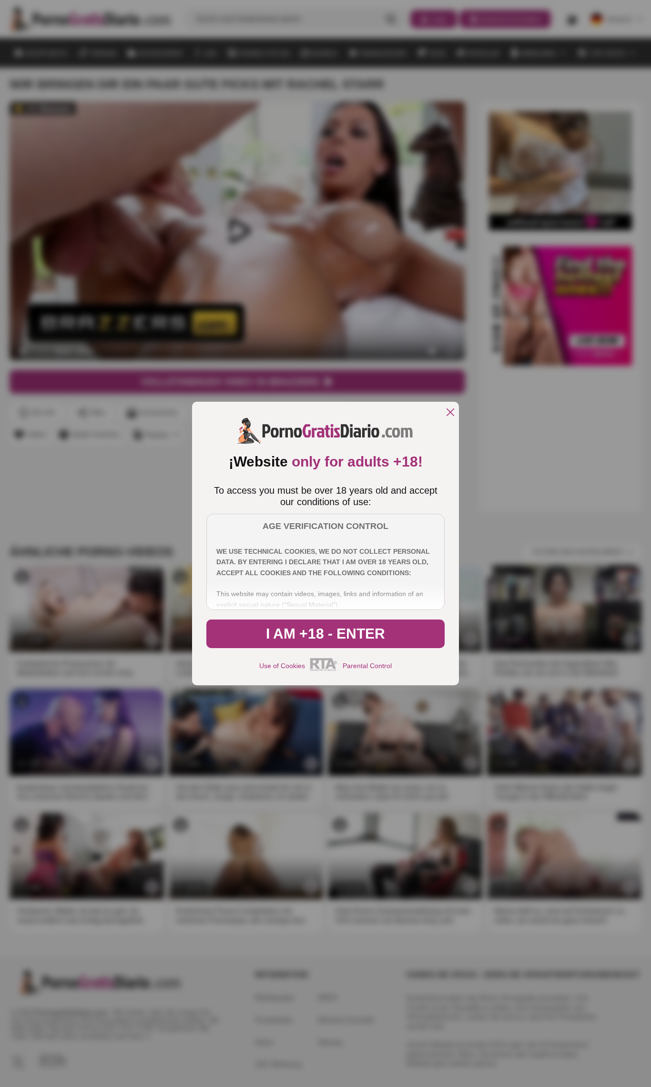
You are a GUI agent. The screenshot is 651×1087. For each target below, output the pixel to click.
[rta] (324, 669)
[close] (450, 412)
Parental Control (367, 666)
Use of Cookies (282, 666)
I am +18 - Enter (325, 633)
